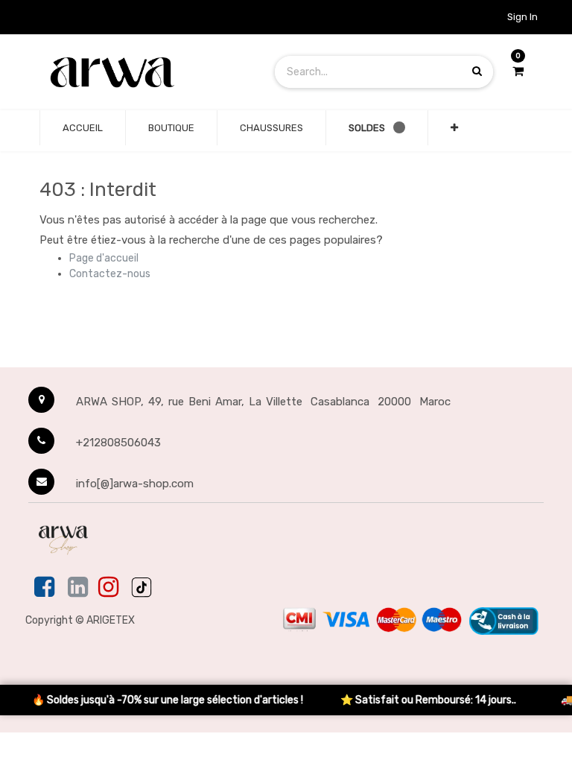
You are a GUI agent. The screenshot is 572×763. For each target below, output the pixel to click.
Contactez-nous (109, 273)
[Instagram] (108, 587)
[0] (518, 71)
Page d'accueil (104, 258)
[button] (454, 128)
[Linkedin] (78, 587)
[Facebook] (46, 587)
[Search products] (477, 71)
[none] (83, 128)
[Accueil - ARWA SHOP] (112, 71)
